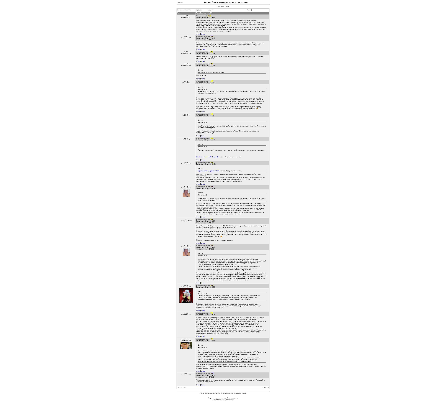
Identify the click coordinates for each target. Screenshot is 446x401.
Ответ (198, 34)
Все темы (180, 10)
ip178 (186, 15)
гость (186, 81)
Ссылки (238, 393)
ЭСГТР (186, 186)
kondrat (186, 285)
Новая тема (187, 10)
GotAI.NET (180, 2)
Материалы (208, 393)
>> (213, 10)
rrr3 (186, 219)
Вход (227, 6)
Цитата (203, 34)
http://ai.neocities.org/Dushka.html (207, 157)
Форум (233, 393)
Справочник (216, 393)
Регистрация (221, 6)
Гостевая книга (225, 393)
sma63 (186, 36)
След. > (209, 10)
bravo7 (186, 64)
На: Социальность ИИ (203, 36)
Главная (202, 393)
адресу (236, 398)
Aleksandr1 (186, 339)
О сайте (244, 393)
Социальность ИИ (201, 16)
